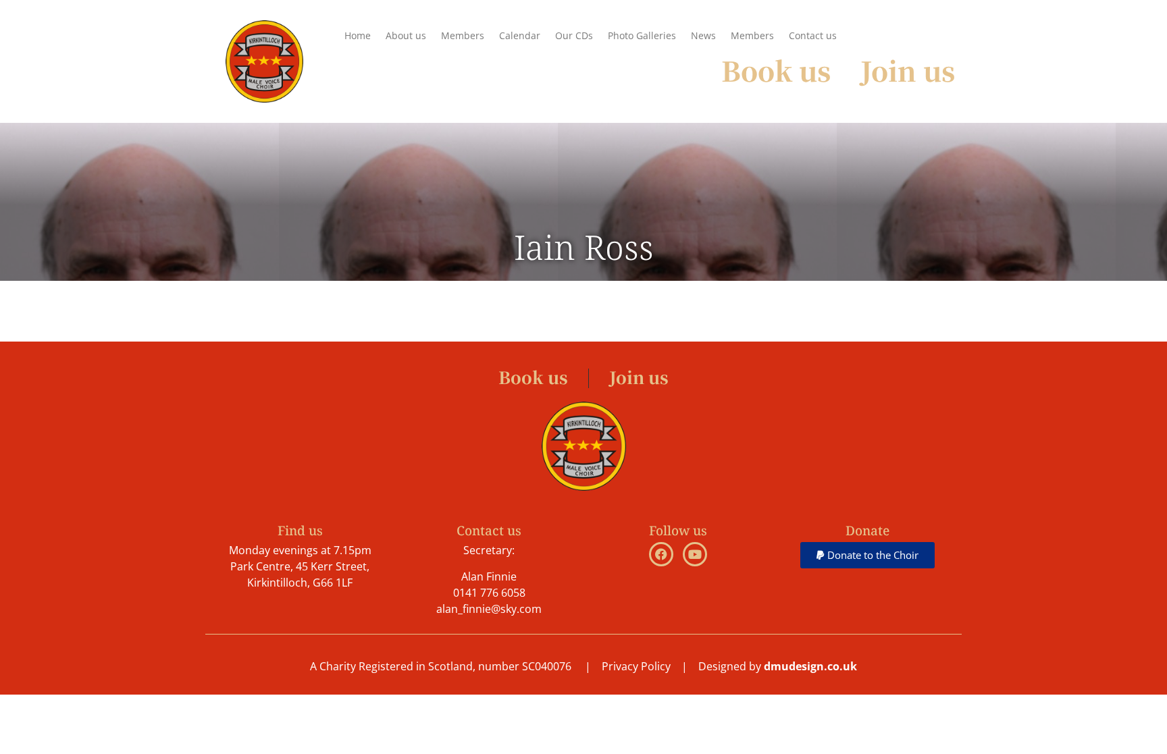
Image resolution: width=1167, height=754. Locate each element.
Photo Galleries (642, 35)
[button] (867, 555)
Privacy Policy (636, 666)
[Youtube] (695, 554)
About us (406, 35)
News (703, 35)
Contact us (813, 35)
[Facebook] (661, 554)
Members (462, 35)
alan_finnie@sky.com (489, 608)
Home (357, 35)
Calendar (519, 35)
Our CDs (574, 35)
